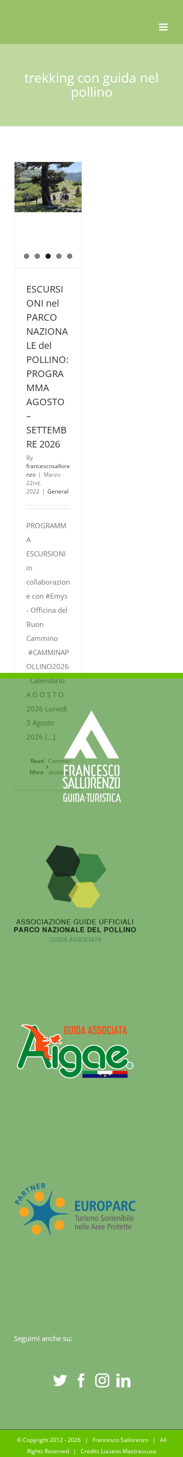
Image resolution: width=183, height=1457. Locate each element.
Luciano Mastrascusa (128, 1451)
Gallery (48, 229)
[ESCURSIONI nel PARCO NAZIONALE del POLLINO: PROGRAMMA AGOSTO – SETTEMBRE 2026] (48, 187)
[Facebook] (81, 1380)
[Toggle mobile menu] (164, 27)
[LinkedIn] (123, 1380)
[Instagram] (102, 1380)
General (58, 491)
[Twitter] (60, 1380)
